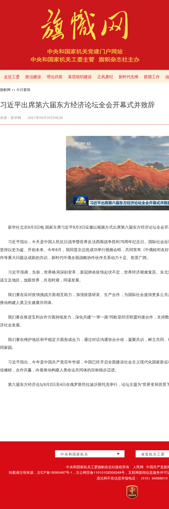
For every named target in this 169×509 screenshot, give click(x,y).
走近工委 (12, 76)
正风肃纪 (105, 76)
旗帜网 (5, 89)
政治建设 (33, 76)
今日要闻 (23, 89)
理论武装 (54, 76)
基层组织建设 (80, 76)
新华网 (16, 117)
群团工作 (152, 76)
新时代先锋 (128, 76)
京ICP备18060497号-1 (54, 472)
